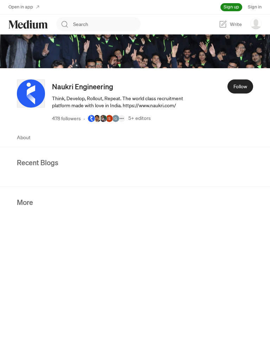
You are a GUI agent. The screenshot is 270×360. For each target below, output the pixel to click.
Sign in (255, 7)
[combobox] (107, 24)
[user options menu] (256, 23)
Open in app (20, 7)
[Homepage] (28, 24)
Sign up (231, 7)
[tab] (24, 137)
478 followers (66, 118)
